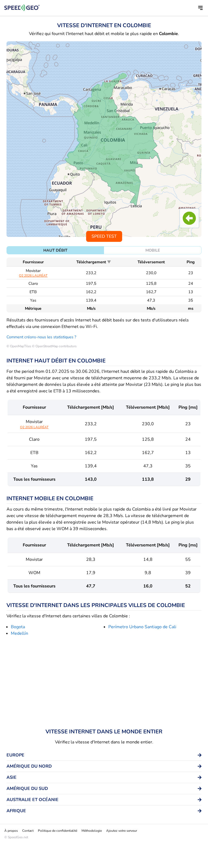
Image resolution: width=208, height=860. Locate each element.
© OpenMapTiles (18, 346)
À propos (11, 830)
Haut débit (55, 250)
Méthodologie (92, 830)
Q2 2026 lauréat (33, 275)
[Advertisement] (104, 683)
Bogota (18, 627)
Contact (28, 830)
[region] (104, 139)
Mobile (152, 250)
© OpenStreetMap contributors (54, 346)
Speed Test (104, 236)
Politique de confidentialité (57, 830)
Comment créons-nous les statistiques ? (41, 337)
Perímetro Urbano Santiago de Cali (142, 627)
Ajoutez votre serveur (121, 830)
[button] (200, 8)
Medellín (19, 633)
